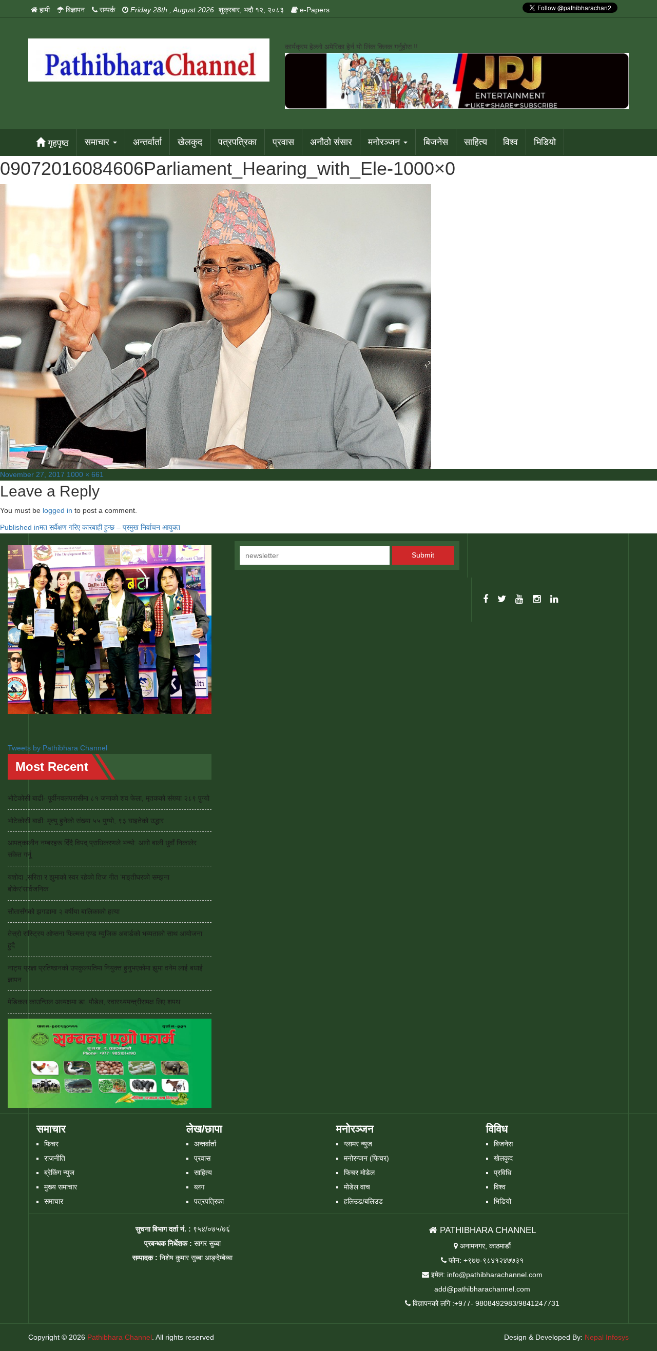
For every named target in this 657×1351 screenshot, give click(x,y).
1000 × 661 (85, 474)
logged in (57, 510)
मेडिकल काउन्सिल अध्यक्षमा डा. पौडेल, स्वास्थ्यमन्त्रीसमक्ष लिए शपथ (94, 1002)
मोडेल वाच (357, 1187)
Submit (423, 555)
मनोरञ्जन (385, 142)
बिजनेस (435, 142)
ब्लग (199, 1187)
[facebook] (485, 599)
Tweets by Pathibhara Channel (57, 748)
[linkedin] (554, 599)
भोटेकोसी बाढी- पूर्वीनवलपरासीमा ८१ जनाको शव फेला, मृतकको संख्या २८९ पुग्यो (108, 798)
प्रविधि (502, 1172)
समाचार (98, 142)
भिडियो (545, 142)
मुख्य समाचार (60, 1187)
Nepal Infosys (607, 1337)
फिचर (51, 1144)
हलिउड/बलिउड (363, 1201)
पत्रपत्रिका (237, 142)
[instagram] (537, 599)
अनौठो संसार (331, 142)
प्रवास (283, 142)
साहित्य (475, 142)
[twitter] (501, 599)
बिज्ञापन (74, 10)
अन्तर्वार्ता (147, 142)
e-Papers (314, 10)
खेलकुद (190, 142)
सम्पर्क (106, 10)
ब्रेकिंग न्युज (59, 1172)
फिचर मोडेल (359, 1172)
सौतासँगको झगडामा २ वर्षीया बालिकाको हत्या (64, 911)
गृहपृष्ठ (57, 143)
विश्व (510, 142)
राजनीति (54, 1158)
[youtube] (519, 599)
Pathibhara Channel (119, 1337)
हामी (43, 10)
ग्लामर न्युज (358, 1144)
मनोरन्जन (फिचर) (366, 1158)
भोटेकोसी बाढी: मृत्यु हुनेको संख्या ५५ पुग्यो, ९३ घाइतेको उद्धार (86, 821)
